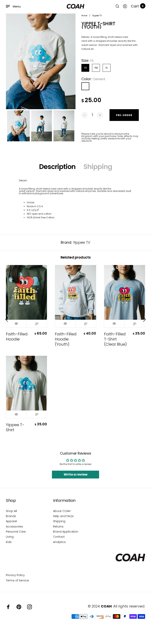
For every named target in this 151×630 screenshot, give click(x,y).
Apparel (11, 521)
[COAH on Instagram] (29, 607)
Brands (11, 516)
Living (10, 537)
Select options (36, 324)
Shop (11, 500)
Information (64, 500)
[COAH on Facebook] (8, 607)
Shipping (97, 166)
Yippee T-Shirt (15, 427)
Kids (9, 542)
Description (57, 166)
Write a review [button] (75, 474)
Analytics (59, 542)
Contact (59, 537)
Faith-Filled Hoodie (17, 336)
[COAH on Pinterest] (19, 607)
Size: (87, 60)
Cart (137, 6)
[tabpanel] (41, 61)
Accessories (14, 526)
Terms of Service (17, 580)
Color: (93, 79)
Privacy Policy (15, 575)
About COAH (61, 511)
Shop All (11, 511)
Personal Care (16, 532)
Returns (58, 526)
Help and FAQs (63, 516)
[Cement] (85, 86)
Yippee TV (81, 242)
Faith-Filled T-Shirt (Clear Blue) (115, 339)
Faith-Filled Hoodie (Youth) (65, 339)
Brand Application (65, 532)
